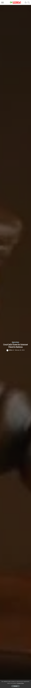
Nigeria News (15, 342)
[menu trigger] (3, 2)
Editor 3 (11, 350)
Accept (15, 686)
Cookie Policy (20, 683)
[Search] (28, 2)
